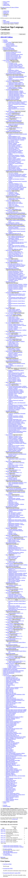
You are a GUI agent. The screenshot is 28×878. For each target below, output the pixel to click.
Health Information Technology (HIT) (13, 733)
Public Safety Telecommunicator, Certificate (17, 330)
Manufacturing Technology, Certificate (16, 524)
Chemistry (8, 126)
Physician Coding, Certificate (14, 349)
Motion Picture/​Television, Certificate (16, 552)
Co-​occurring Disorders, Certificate (15, 439)
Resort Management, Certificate (14, 424)
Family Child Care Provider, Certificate (16, 245)
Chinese (7, 128)
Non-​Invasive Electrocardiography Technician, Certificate (15, 353)
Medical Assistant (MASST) (11, 762)
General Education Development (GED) (14, 728)
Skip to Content (6, 1)
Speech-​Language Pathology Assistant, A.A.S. (17, 647)
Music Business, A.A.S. (13, 557)
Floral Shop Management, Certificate (16, 390)
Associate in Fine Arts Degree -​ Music (13, 56)
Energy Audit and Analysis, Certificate (16, 372)
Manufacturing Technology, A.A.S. (15, 523)
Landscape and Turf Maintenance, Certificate (17, 396)
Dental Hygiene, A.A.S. (13, 211)
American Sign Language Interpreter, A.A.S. (17, 76)
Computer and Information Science (13, 131)
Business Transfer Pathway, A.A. (15, 120)
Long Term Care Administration (12, 486)
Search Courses (6, 801)
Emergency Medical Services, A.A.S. (16, 324)
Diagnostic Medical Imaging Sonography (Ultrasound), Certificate (16, 227)
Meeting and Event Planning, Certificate (16, 422)
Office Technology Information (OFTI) (14, 769)
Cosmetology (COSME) (11, 701)
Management (8, 494)
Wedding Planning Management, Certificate (17, 431)
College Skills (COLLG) (11, 698)
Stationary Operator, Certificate (14, 381)
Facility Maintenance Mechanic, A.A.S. (16, 375)
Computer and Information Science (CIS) (14, 699)
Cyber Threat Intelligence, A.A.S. (15, 183)
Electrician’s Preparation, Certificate (15, 273)
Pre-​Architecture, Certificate (14, 98)
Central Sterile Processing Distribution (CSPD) (15, 694)
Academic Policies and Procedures (10, 669)
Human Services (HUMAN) (11, 743)
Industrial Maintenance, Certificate (15, 88)
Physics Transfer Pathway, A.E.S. (15, 615)
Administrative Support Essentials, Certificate (17, 573)
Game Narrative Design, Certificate (15, 150)
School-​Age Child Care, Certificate (15, 249)
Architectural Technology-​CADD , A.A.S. (17, 93)
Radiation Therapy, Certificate (14, 625)
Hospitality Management (11, 410)
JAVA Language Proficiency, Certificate (16, 156)
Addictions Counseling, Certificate (15, 437)
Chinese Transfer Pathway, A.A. (15, 130)
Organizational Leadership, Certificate (16, 504)
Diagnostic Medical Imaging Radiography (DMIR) (16, 709)
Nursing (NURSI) (9, 767)
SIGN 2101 (3, 837)
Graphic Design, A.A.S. (13, 342)
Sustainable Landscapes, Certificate (15, 406)
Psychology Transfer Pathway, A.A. (15, 623)
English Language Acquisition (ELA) (13, 721)
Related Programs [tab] (6, 806)
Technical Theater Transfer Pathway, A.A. (17, 661)
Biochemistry (8, 113)
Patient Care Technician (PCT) (12, 772)
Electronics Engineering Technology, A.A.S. (17, 286)
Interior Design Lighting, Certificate (15, 465)
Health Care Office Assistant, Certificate (16, 539)
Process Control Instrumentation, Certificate (17, 278)
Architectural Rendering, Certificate (15, 90)
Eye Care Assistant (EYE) (11, 723)
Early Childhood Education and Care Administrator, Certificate (16, 238)
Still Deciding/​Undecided (11, 648)
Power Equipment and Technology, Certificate (17, 405)
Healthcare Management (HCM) (12, 735)
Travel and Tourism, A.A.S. (14, 430)
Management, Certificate (13, 503)
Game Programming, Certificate (14, 151)
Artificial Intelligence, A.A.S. (14, 136)
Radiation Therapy (9, 624)
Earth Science (8, 250)
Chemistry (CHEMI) (10, 695)
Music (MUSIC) (9, 766)
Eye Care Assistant (9, 313)
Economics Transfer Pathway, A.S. (15, 261)
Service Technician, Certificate (14, 379)
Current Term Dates (10, 43)
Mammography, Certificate (13, 222)
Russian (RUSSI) (9, 787)
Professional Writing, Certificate (14, 311)
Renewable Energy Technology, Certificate (17, 291)
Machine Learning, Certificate (14, 158)
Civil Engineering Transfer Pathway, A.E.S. (17, 297)
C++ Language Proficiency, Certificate (16, 139)
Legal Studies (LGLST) (11, 752)
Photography (8, 592)
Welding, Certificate (12, 667)
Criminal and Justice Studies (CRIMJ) (13, 702)
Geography (8, 333)
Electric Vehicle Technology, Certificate (16, 102)
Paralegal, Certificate (12, 478)
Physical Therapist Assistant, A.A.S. (15, 613)
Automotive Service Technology (12, 99)
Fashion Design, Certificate (14, 318)
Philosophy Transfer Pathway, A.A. (15, 591)
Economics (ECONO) (10, 714)
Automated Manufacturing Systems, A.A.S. (17, 509)
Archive (4, 802)
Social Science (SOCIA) (11, 789)
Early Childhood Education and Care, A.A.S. (17, 242)
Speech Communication (11, 639)
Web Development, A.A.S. (13, 167)
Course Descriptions (7, 675)
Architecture (8, 89)
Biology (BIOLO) (9, 689)
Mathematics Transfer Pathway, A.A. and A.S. (17, 536)
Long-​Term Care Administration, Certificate (17, 488)
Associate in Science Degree (11, 59)
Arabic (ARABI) (9, 683)
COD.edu (5, 15)
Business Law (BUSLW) (11, 693)
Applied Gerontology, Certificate (15, 438)
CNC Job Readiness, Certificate (14, 512)
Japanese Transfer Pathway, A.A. (15, 472)
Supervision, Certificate (13, 505)
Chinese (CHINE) (9, 696)
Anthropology (9, 81)
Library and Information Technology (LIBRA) (15, 753)
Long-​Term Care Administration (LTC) (14, 754)
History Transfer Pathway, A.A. (14, 383)
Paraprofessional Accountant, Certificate (16, 72)
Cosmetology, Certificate (13, 193)
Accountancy (8, 61)
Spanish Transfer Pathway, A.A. (15, 638)
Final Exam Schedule (10, 44)
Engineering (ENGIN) (10, 719)
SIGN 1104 (3, 835)
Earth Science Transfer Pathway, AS (15, 252)
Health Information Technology (12, 346)
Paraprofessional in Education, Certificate (16, 265)
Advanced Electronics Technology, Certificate (17, 284)
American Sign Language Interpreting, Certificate (13, 846)
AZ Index (5, 2)
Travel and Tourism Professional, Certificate (17, 428)
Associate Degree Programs (9, 49)
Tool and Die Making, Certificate (15, 526)
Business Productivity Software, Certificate (17, 138)
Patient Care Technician (10, 586)
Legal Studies (8, 476)
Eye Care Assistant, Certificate (14, 314)
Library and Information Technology (13, 479)
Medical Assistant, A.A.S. (13, 540)
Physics (7, 614)
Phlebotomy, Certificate (13, 355)
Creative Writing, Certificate (14, 309)
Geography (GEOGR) (10, 729)
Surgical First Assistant (10, 653)
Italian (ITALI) (9, 748)
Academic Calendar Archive (11, 45)
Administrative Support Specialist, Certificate (17, 575)
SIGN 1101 (3, 829)
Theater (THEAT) (9, 798)
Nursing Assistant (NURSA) (12, 768)
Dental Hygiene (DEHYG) (11, 706)
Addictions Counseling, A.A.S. (14, 436)
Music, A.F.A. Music (12, 558)
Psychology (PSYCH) (10, 781)
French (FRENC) (9, 727)
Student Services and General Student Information (13, 670)
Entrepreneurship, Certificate (14, 498)
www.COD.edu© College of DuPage (7, 854)
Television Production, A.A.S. (14, 553)
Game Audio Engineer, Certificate (15, 146)
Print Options (6, 14)
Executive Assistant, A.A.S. (14, 576)
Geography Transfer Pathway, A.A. (15, 336)
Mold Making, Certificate (13, 525)
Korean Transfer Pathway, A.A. (14, 475)
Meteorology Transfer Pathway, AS (15, 255)
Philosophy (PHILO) (10, 773)
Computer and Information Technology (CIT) (15, 700)
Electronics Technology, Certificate (15, 287)
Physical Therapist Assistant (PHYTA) (14, 778)
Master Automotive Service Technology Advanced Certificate (16, 107)
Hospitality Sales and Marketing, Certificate (17, 420)
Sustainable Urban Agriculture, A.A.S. (16, 407)
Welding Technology (10, 663)
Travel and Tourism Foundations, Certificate (17, 427)
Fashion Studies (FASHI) (11, 725)
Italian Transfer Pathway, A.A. (14, 469)
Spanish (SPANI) (9, 792)
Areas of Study (6, 21)
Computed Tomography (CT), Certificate (16, 215)
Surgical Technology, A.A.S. (14, 658)
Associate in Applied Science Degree (13, 52)
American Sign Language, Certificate (16, 79)
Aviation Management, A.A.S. (14, 112)
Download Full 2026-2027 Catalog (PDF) (11, 872)
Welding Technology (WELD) (12, 799)
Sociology (8, 634)
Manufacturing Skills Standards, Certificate (17, 519)
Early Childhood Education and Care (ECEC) (15, 712)
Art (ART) (8, 686)
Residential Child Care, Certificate (15, 449)
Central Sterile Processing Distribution (13, 121)
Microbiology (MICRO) (11, 764)
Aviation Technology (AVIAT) (12, 688)
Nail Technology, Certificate (14, 194)
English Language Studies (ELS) (12, 722)
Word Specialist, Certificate (14, 581)
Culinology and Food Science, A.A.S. (16, 206)
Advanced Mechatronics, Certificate (15, 271)
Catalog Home (6, 4)
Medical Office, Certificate (13, 579)
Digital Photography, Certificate (14, 594)
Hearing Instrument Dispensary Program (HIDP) (16, 736)
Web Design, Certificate (13, 344)
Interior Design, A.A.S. (13, 466)
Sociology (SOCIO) (10, 791)
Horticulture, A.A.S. (12, 394)
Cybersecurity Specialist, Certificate (15, 186)
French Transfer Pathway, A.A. (14, 332)
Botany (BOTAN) (9, 690)
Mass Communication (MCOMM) (13, 760)
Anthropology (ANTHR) (11, 681)
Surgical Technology (10, 657)
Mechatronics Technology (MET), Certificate (17, 277)
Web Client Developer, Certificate (15, 165)
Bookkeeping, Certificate (13, 70)
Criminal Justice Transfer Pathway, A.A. (16, 198)
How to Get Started (7, 47)
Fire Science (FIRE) (10, 726)
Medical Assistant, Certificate (14, 541)
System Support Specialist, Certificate (16, 188)
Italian (7, 468)
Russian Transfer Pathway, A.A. (15, 633)
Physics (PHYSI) (9, 779)
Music (7, 554)
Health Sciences (9, 351)
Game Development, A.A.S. (14, 149)
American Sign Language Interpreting (11, 22)
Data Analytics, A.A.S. (13, 141)
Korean (7, 473)
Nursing (7, 559)
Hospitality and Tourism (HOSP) (12, 742)
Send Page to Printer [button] (7, 864)
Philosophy (8, 590)
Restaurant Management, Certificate (15, 426)
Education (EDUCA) (10, 715)
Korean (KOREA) (9, 751)
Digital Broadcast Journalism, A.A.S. (16, 547)
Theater (7, 659)
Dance (7, 207)
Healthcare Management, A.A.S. (15, 359)
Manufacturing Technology (11, 506)
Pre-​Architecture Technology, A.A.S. (16, 96)
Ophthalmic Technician (10, 582)
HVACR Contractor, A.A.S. (14, 378)
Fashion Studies (9, 315)
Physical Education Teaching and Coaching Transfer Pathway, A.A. (17, 607)
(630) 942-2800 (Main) (8, 851)
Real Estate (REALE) (10, 784)
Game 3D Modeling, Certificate (14, 144)
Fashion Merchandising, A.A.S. (14, 320)
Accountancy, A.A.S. (12, 63)
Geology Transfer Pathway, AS (14, 254)
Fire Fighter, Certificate (13, 326)
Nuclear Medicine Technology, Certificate (17, 216)
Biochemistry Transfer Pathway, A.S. (16, 115)
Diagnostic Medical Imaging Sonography (14, 223)
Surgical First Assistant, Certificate (15, 655)
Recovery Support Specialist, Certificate (16, 447)
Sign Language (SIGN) (10, 788)
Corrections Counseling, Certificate (15, 440)
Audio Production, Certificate (14, 556)
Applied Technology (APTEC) (12, 682)
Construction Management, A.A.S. (15, 94)
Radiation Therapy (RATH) (11, 782)
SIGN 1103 (3, 833)
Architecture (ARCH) (10, 685)
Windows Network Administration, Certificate (17, 169)
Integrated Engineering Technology (13, 451)
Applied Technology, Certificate (14, 87)
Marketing (8, 528)
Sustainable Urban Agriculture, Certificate (17, 408)
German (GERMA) (10, 731)
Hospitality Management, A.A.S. (15, 419)
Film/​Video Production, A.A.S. (14, 548)
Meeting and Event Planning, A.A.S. (15, 421)
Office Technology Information (12, 565)
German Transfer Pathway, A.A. (15, 338)
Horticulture (8, 384)
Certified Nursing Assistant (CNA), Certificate (17, 564)
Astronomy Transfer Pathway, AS (15, 251)
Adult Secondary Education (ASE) (13, 679)
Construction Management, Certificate (16, 95)
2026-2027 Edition (7, 37)
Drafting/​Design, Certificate (14, 516)
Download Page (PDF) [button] (8, 868)
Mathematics (8, 535)
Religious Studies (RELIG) (11, 785)
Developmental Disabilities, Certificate (16, 442)
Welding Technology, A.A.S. (14, 665)
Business (7, 118)
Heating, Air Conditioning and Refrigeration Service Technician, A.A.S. (17, 377)
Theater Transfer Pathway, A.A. (14, 662)
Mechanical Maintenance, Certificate (15, 275)
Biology (7, 116)
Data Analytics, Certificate (13, 142)
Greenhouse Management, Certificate (16, 392)
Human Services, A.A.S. (13, 446)
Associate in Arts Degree (11, 53)
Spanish (7, 637)
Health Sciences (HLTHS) (11, 734)
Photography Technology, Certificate (15, 596)
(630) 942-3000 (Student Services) (10, 852)
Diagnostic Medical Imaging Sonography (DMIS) (16, 710)
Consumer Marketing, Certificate (15, 529)
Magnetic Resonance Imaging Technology (14, 489)
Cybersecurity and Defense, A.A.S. (15, 184)
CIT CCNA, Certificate (13, 173)
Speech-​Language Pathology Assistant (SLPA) (15, 794)
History (7, 382)
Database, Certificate (12, 143)
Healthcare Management (11, 357)
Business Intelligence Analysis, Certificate (17, 137)
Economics (8, 258)
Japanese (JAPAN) (10, 749)
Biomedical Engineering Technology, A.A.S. (17, 285)
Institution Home (6, 5)
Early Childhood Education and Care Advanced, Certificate (16, 240)
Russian (7, 632)
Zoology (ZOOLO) (10, 800)
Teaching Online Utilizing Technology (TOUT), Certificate (16, 267)
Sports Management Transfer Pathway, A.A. (17, 609)
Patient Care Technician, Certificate (15, 588)
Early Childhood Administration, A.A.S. (16, 236)
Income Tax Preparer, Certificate (15, 71)
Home (4, 20)
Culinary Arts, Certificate (13, 205)
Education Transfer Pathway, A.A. (15, 263)
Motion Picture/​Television (11, 542)
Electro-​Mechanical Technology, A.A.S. (16, 274)
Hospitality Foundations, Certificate (15, 415)
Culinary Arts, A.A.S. (12, 204)
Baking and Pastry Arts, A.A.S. (14, 201)
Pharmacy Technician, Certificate (15, 354)
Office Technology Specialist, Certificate (16, 580)
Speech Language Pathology (12, 644)
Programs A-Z (6, 12)
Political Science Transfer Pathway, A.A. (16, 618)
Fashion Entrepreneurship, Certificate (16, 319)
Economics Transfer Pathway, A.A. (15, 260)
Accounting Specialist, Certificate (15, 64)
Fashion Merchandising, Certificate (15, 321)
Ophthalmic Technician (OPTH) (12, 771)
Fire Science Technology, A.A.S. (15, 327)
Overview (5, 39)
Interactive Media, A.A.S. (13, 343)
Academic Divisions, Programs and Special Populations (14, 668)
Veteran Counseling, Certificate (14, 450)
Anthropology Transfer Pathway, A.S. (16, 84)
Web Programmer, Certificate (14, 168)
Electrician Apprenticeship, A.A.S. (15, 272)
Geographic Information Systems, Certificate (17, 335)
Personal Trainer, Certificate (14, 605)
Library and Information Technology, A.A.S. (17, 482)
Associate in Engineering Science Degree (14, 54)
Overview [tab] (5, 805)
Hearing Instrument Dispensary (12, 360)
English (7, 308)
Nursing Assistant (9, 563)
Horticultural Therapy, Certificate (15, 393)
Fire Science (8, 322)
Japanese (7, 471)
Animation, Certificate (12, 546)
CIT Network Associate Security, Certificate (17, 174)
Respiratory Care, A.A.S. (13, 631)
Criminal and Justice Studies (11, 195)
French (7, 331)
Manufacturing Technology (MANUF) (14, 758)
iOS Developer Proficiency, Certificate (16, 155)
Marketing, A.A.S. (12, 532)
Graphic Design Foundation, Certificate (16, 341)
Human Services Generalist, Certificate (16, 445)
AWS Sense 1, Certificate (13, 664)
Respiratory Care (9, 629)
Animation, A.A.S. (12, 545)
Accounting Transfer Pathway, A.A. (15, 65)
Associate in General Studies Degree (13, 57)
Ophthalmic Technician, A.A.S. (14, 585)
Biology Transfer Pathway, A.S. (14, 117)
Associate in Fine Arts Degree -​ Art (13, 55)
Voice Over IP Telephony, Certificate (15, 189)
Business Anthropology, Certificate (15, 82)
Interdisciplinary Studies (11, 456)
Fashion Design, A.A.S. (13, 316)
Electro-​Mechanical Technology (12, 268)
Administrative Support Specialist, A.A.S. (16, 574)
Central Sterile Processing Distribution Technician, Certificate (16, 124)
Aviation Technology (10, 111)
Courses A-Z (5, 13)
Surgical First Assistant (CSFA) (12, 795)
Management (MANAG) (11, 756)
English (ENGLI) (9, 720)
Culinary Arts (8, 200)
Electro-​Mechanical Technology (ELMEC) (14, 716)
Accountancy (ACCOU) (11, 676)
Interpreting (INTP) (10, 747)
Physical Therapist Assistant (11, 610)
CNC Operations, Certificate (14, 513)
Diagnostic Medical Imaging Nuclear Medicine (15, 212)
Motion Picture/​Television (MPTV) (13, 765)
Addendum (5, 41)
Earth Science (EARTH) (11, 713)
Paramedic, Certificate (12, 328)
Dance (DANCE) (9, 705)
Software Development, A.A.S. (14, 161)
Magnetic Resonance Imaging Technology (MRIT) (16, 755)
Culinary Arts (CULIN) (10, 703)
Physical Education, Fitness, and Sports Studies (15, 597)
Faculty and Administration (8, 673)
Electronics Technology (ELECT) (13, 718)
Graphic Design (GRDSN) (11, 732)
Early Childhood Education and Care (13, 233)
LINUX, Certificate (12, 157)
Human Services (9, 434)
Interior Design (9, 461)
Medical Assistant (9, 537)
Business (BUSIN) (9, 692)
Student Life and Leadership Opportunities (12, 671)
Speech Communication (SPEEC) (13, 793)
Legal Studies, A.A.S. (12, 477)
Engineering (8, 292)
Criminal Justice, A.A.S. (13, 199)
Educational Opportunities (8, 48)
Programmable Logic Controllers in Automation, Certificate (15, 280)
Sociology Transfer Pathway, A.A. (15, 636)
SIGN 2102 (3, 839)
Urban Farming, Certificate (13, 409)
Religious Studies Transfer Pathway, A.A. (16, 628)
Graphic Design (9, 340)
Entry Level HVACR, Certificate (15, 374)
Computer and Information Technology (14, 170)
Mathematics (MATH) (10, 761)
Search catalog (4, 34)
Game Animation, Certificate (14, 145)
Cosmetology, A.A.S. (12, 192)
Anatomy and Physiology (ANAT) (13, 680)
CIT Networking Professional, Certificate (16, 175)
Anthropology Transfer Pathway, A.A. (16, 83)
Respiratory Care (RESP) (11, 786)
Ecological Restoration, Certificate (15, 389)
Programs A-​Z (6, 674)
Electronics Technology (10, 281)
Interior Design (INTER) (11, 746)
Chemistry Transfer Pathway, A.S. (15, 127)
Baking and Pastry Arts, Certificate (15, 203)
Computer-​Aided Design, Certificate (15, 515)
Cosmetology (8, 190)
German (7, 337)
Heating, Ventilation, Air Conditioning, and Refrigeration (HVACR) (14, 738)
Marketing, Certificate (12, 534)
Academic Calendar (7, 42)
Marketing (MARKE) (10, 759)
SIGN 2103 (3, 841)
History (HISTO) (9, 740)
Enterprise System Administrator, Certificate (17, 187)
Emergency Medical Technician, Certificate (17, 325)
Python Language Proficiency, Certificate (16, 159)
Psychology (8, 622)
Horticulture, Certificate (13, 395)
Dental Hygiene (9, 210)
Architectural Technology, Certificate (16, 92)
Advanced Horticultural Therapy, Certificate (17, 386)
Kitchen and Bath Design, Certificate (16, 467)
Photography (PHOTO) (10, 774)
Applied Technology (10, 85)
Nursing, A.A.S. (11, 561)
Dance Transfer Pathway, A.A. (14, 209)
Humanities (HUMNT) (10, 745)
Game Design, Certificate (13, 148)
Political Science (9, 616)
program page (15, 819)
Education (8, 262)
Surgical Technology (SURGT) (12, 797)
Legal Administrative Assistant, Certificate (17, 577)
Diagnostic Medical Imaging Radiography (14, 217)
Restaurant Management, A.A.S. (15, 425)
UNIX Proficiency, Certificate (14, 162)
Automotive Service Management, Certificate (17, 101)
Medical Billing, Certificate (13, 348)
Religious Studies (9, 627)
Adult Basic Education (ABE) (12, 677)
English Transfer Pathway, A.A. (14, 310)
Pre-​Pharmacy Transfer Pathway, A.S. (16, 620)
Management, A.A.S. (12, 501)
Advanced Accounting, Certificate (15, 66)
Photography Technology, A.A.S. (15, 595)
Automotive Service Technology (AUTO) (14, 687)
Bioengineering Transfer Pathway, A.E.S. (16, 293)
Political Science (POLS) (11, 780)
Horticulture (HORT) (10, 741)
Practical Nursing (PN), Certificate (15, 562)
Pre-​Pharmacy (9, 619)
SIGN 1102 (3, 831)
